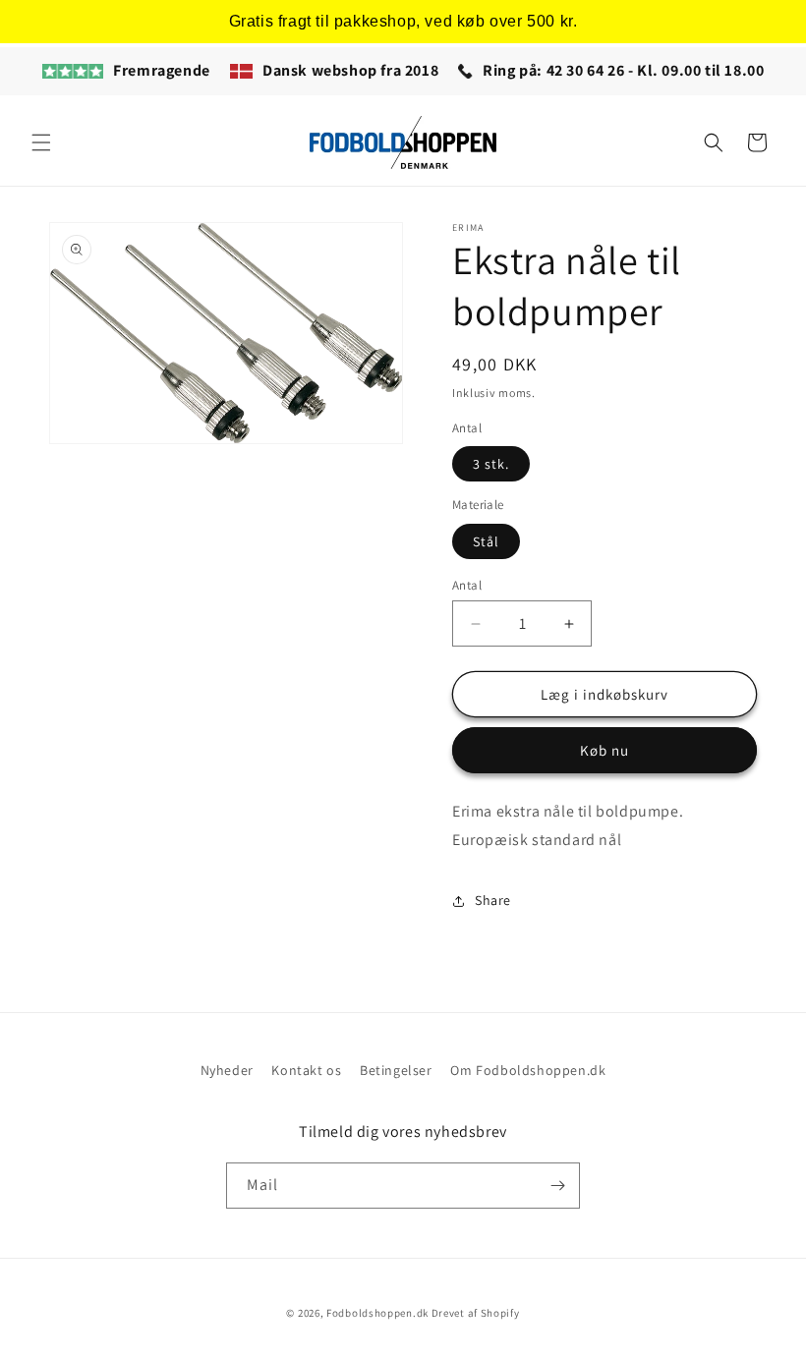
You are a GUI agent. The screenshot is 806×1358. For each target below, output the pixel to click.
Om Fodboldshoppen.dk (527, 1070)
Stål (486, 541)
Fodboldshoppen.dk (377, 1313)
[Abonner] (557, 1185)
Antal (467, 585)
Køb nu (604, 750)
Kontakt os (306, 1070)
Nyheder (227, 1070)
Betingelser (396, 1070)
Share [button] (493, 900)
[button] (41, 142)
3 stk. (491, 464)
